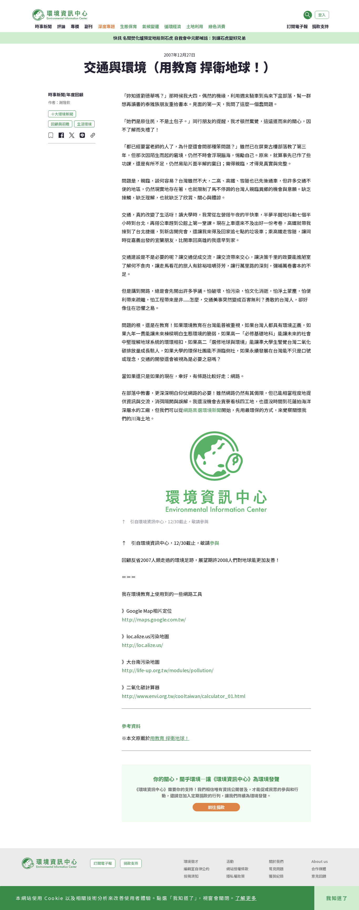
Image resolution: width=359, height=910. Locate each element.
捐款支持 (320, 26)
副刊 (88, 26)
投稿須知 (191, 876)
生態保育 (128, 26)
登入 (322, 14)
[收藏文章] (50, 135)
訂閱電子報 (297, 26)
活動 (230, 861)
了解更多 (246, 897)
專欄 (75, 26)
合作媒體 (318, 868)
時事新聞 (43, 26)
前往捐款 (216, 807)
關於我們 (276, 861)
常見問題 (276, 868)
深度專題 (106, 26)
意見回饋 (318, 876)
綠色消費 (216, 26)
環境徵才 (191, 861)
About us (319, 861)
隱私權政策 (235, 876)
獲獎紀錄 (276, 876)
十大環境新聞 (62, 113)
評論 (61, 26)
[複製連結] (92, 135)
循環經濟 (172, 26)
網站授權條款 (237, 868)
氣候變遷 (150, 26)
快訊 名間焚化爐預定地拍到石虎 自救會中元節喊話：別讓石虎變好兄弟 (179, 38)
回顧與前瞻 (60, 123)
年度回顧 (74, 94)
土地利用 (194, 26)
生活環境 (84, 123)
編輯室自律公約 (196, 868)
